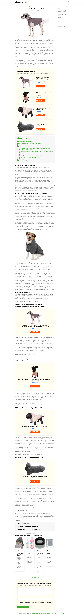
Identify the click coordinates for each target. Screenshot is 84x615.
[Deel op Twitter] (32, 577)
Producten (59, 2)
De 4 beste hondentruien (24, 146)
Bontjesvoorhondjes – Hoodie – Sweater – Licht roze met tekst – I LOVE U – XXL (37, 152)
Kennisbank (53, 2)
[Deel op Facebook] (31, 577)
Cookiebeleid (50, 613)
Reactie (19, 587)
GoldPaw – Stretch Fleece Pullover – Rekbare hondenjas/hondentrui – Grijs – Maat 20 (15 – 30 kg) (36, 149)
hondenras (28, 39)
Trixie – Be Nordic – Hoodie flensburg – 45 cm (31, 157)
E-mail (37, 597)
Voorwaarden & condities (35, 613)
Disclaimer (56, 613)
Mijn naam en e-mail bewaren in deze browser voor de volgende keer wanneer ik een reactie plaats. (34, 603)
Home (48, 2)
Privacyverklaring (43, 613)
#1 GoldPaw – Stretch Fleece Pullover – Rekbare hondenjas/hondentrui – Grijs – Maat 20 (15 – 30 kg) (43, 79)
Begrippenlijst (61, 613)
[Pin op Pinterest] (35, 577)
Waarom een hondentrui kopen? (26, 141)
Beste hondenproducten (35, 7)
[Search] (68, 2)
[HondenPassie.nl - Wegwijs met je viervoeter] (22, 2)
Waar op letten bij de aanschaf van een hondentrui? (30, 144)
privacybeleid (60, 26)
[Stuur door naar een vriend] (34, 577)
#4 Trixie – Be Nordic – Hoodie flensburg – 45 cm (43, 123)
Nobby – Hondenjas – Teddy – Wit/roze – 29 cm (31, 155)
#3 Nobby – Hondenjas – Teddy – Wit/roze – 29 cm (43, 109)
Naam (18, 597)
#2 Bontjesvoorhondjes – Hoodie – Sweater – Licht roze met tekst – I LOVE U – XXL (44, 94)
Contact (65, 2)
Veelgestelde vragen (23, 160)
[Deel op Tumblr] (38, 577)
